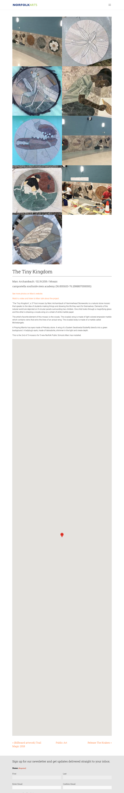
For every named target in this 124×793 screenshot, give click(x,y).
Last (64, 773)
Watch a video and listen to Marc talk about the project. (35, 298)
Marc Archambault (23, 281)
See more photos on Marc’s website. (27, 294)
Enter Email (17, 784)
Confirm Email (69, 784)
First (14, 773)
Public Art (61, 742)
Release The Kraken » (100, 742)
